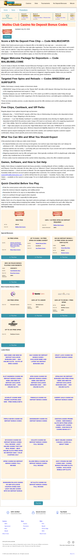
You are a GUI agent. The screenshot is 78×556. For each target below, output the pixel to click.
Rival (6, 528)
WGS (6, 523)
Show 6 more (43, 533)
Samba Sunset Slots (41, 243)
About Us (72, 553)
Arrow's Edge (45, 528)
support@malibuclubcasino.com (11, 175)
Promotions (26, 526)
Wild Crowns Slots (57, 17)
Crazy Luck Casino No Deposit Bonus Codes (64, 356)
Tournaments (45, 3)
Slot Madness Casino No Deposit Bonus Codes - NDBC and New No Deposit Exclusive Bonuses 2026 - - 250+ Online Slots (13, 382)
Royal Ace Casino (15, 273)
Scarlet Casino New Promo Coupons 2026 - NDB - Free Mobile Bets (13, 400)
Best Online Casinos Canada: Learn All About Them (64, 442)
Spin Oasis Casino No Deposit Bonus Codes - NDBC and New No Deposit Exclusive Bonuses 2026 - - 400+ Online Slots (38, 382)
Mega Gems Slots (14, 245)
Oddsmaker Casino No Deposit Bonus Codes (38, 420)
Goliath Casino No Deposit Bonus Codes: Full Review (38, 442)
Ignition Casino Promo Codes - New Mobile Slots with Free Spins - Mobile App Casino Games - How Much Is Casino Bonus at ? (64, 424)
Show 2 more (5, 533)
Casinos (28, 3)
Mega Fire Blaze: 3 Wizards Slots (39, 17)
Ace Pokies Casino (41, 248)
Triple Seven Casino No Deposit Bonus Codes (13, 420)
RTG (43, 523)
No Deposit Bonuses (60, 3)
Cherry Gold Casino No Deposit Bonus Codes (63, 398)
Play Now (7, 36)
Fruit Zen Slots (17, 244)
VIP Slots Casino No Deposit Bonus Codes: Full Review (38, 484)
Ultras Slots (22, 17)
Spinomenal (7, 526)
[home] (12, 6)
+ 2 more (13, 247)
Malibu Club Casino (20, 227)
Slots (36, 3)
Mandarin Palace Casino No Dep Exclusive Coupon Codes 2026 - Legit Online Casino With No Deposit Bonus (13, 487)
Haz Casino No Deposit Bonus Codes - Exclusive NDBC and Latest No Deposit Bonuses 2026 (38, 359)
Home (6, 10)
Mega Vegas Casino (15, 249)
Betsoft (6, 531)
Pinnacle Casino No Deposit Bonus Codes (38, 398)
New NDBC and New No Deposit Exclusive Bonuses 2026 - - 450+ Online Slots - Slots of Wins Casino (13, 359)
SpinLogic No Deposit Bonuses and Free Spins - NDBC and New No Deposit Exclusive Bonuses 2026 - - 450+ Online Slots (64, 382)
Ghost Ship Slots (65, 248)
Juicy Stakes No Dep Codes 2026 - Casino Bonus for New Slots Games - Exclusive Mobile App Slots (64, 465)
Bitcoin (72, 3)
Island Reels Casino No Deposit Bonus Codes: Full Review (38, 463)
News (13, 10)
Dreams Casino (65, 252)
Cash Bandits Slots (15, 270)
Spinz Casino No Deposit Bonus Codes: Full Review (13, 463)
